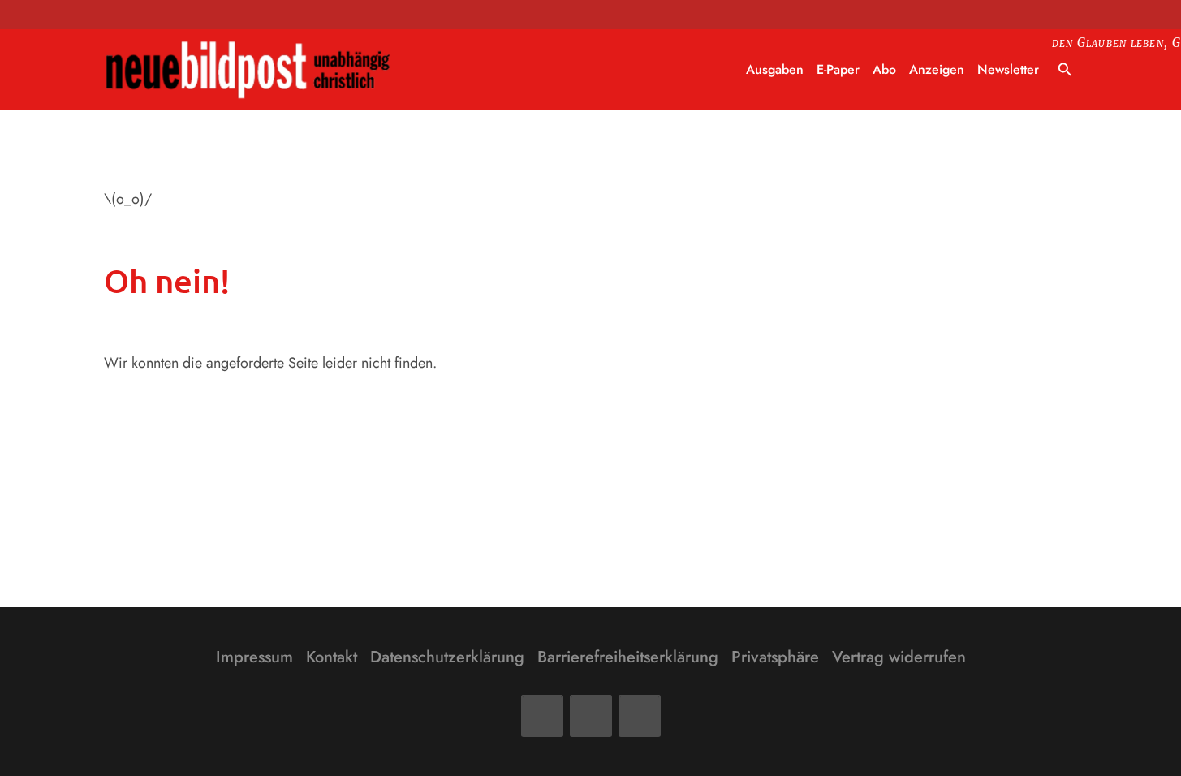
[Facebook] (542, 716)
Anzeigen (936, 69)
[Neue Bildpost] (248, 70)
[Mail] (591, 716)
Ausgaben (775, 69)
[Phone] (640, 716)
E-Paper (838, 69)
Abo (884, 69)
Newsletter (1008, 69)
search (1065, 70)
